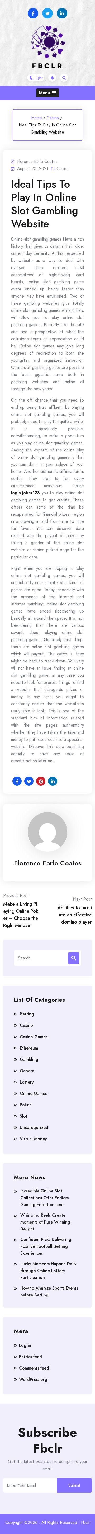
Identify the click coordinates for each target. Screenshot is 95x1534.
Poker (25, 1105)
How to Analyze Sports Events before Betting (49, 1291)
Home (36, 118)
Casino (53, 118)
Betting (27, 1014)
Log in (25, 1345)
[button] (47, 92)
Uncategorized (34, 1127)
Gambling (29, 1059)
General (27, 1071)
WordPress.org (33, 1379)
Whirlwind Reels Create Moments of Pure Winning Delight (45, 1222)
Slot (23, 1116)
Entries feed (30, 1357)
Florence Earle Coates (47, 863)
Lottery (27, 1082)
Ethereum (29, 1048)
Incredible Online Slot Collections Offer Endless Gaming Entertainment (44, 1198)
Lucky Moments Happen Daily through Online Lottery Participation (48, 1271)
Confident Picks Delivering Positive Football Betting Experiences (45, 1246)
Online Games (33, 1093)
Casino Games (33, 1037)
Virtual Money (33, 1139)
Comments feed (34, 1368)
